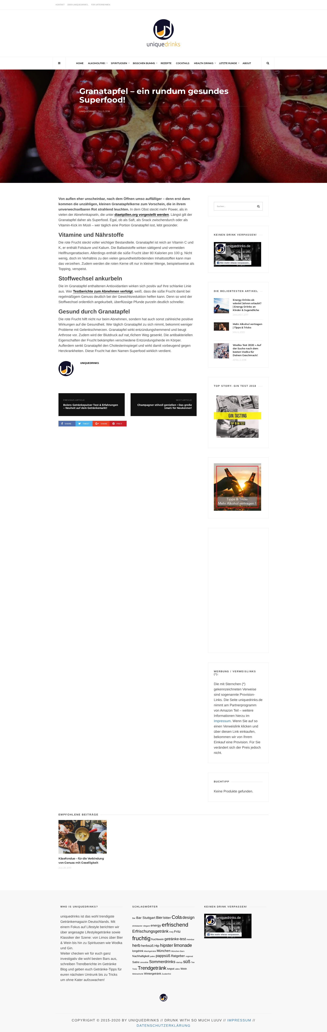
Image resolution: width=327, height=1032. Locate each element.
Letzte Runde (228, 63)
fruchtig (141, 938)
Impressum (222, 721)
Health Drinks (203, 63)
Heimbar (190, 939)
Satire (135, 962)
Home (79, 63)
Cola (177, 917)
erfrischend (175, 925)
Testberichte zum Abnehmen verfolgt (103, 291)
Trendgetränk (152, 968)
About (247, 63)
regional (189, 956)
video (177, 969)
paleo (152, 956)
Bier (159, 917)
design (188, 917)
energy (156, 925)
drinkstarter (137, 926)
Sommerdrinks (162, 961)
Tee (193, 962)
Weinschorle (137, 974)
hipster (166, 945)
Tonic (134, 969)
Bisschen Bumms (144, 63)
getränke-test (175, 939)
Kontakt (60, 5)
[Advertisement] (238, 590)
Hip (156, 946)
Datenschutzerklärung (164, 1025)
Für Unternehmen (100, 5)
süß (186, 961)
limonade (183, 945)
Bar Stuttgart (145, 918)
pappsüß (163, 956)
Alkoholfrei (96, 63)
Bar (133, 918)
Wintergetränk (152, 973)
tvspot (170, 968)
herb (136, 945)
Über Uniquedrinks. (77, 5)
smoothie (144, 962)
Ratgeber (178, 956)
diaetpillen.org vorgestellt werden (141, 215)
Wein (184, 968)
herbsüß (147, 946)
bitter (167, 918)
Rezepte (166, 63)
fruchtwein (157, 939)
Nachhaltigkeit (140, 956)
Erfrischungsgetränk (150, 931)
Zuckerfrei (166, 974)
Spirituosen (119, 63)
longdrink (137, 950)
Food (83, 81)
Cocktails (182, 63)
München (164, 951)
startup (179, 962)
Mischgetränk (150, 951)
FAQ (171, 932)
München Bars (177, 951)
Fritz (177, 931)
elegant (146, 926)
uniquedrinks (87, 111)
